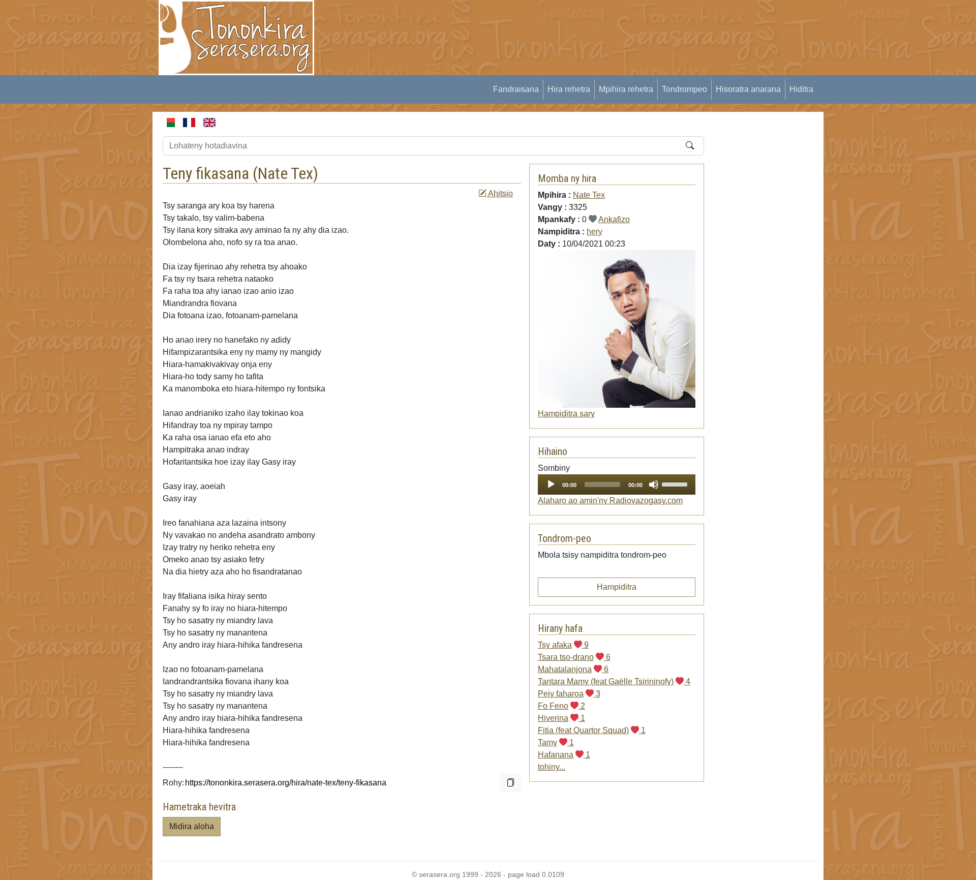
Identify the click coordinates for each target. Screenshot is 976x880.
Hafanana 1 (564, 754)
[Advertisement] (511, 23)
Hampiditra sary (566, 413)
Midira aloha (191, 826)
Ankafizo (614, 219)
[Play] (551, 484)
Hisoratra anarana (748, 89)
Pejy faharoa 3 (569, 693)
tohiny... (551, 767)
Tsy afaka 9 (563, 645)
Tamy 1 (556, 742)
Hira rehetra (568, 89)
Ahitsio (499, 193)
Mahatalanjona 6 (573, 669)
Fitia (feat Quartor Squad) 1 (592, 730)
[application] (616, 484)
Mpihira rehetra (626, 89)
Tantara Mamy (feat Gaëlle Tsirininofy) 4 (614, 681)
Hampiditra (616, 587)
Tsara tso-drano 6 (574, 657)
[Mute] (654, 484)
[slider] (676, 483)
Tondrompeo (684, 89)
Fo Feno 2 (561, 706)
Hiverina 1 (561, 718)
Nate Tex (285, 173)
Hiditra (801, 89)
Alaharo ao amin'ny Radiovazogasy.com (610, 500)
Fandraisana (516, 89)
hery (594, 231)
